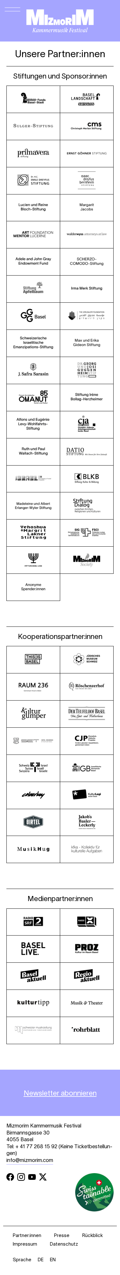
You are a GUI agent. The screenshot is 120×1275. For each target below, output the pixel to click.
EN (53, 1259)
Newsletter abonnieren (60, 1093)
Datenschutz (64, 1244)
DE (41, 1259)
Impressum (25, 1244)
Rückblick (92, 1235)
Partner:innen (27, 1235)
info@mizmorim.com (29, 1160)
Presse (61, 1235)
